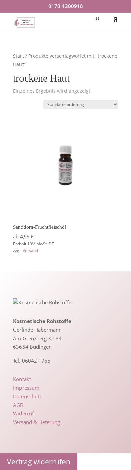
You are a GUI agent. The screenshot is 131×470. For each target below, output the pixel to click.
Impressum (26, 387)
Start (18, 56)
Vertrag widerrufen (38, 461)
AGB (18, 405)
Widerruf (23, 413)
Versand (30, 250)
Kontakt (22, 379)
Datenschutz (27, 396)
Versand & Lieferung (36, 422)
